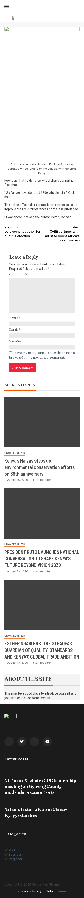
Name (15, 318)
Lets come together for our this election (22, 231)
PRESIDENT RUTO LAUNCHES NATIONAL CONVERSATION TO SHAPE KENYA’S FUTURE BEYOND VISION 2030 (41, 558)
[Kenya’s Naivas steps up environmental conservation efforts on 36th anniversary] (42, 422)
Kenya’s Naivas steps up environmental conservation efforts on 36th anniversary (39, 467)
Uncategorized (14, 452)
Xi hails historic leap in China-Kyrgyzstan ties (35, 812)
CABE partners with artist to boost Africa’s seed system (62, 233)
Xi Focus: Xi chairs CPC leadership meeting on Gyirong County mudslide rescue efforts (40, 786)
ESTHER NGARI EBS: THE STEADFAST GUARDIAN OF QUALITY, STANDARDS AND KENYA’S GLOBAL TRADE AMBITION (41, 649)
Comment (18, 274)
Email (14, 329)
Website (15, 341)
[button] (6, 6)
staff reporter (42, 479)
